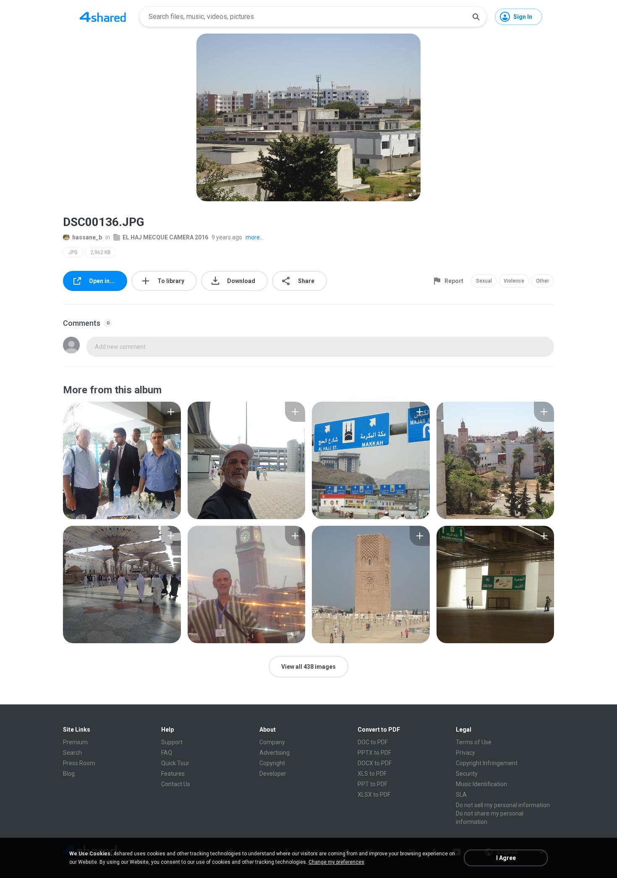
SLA (461, 794)
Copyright (272, 763)
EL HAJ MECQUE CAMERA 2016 (165, 237)
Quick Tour (175, 763)
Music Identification (481, 784)
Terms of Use (474, 742)
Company (272, 742)
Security (467, 773)
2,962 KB (100, 252)
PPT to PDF (372, 784)
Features (173, 773)
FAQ (166, 752)
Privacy (465, 752)
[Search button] (476, 17)
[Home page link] (103, 17)
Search (72, 752)
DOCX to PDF (375, 763)
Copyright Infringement (487, 763)
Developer (272, 773)
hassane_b (87, 237)
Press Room (79, 763)
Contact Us (175, 784)
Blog (69, 773)
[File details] (122, 460)
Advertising (274, 752)
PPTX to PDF (374, 752)
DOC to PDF (373, 742)
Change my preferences (336, 862)
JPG (73, 252)
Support (172, 742)
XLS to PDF (372, 773)
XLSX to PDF (374, 794)
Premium (75, 742)
